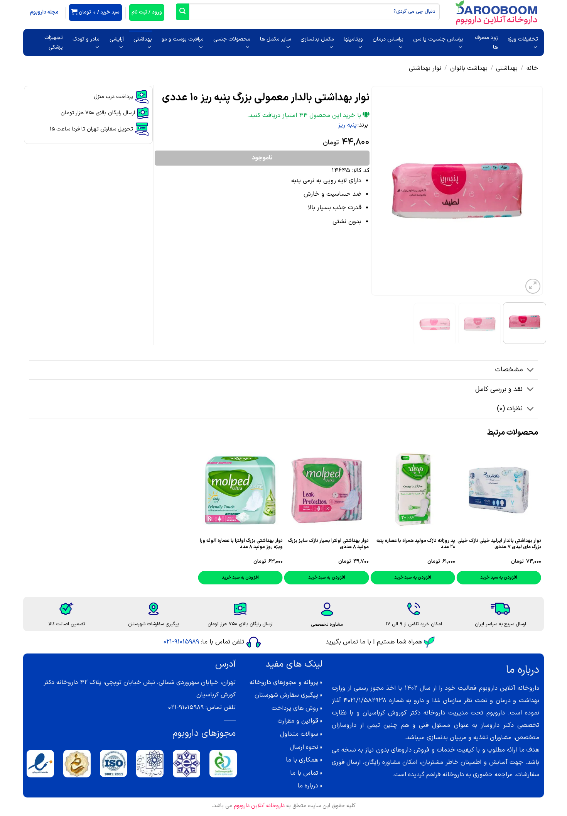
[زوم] (532, 286)
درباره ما (307, 786)
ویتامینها (353, 39)
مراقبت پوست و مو (183, 39)
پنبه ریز (347, 125)
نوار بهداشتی (425, 68)
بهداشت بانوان (469, 68)
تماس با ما (304, 773)
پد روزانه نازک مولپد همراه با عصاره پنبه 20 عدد (415, 544)
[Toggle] (530, 370)
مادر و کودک (86, 39)
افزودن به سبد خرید (412, 577)
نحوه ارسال (304, 747)
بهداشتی (142, 39)
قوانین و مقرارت (297, 721)
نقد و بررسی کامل (499, 389)
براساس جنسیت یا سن (438, 39)
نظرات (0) (510, 408)
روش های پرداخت (295, 708)
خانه (532, 68)
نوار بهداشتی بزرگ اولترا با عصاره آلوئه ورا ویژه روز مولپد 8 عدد (241, 544)
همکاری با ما (302, 760)
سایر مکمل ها (275, 39)
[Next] (379, 191)
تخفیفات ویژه (523, 39)
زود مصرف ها (486, 42)
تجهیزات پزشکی (53, 42)
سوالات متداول (299, 734)
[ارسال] (182, 11)
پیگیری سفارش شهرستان (286, 695)
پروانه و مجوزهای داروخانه (284, 682)
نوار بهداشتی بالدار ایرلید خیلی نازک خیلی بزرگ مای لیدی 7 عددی (499, 544)
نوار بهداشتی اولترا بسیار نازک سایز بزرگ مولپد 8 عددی (328, 544)
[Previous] (530, 191)
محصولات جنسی (231, 39)
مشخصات (509, 369)
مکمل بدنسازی (317, 39)
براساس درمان (388, 39)
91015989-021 (181, 642)
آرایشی (116, 39)
